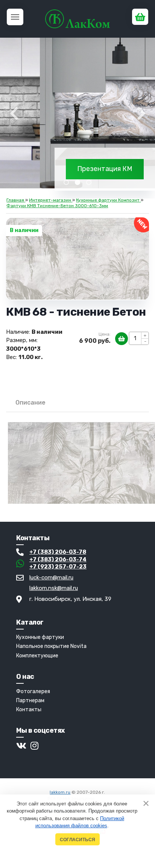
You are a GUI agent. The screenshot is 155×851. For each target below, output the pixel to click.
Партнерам (30, 700)
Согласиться (77, 839)
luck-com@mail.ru (51, 577)
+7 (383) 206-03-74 (58, 559)
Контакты (28, 709)
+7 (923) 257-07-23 (58, 566)
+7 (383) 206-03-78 (57, 551)
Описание (30, 402)
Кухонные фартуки (40, 637)
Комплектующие (37, 655)
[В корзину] (121, 339)
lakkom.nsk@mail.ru (53, 588)
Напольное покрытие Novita (51, 646)
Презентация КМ (104, 169)
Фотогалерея (33, 691)
